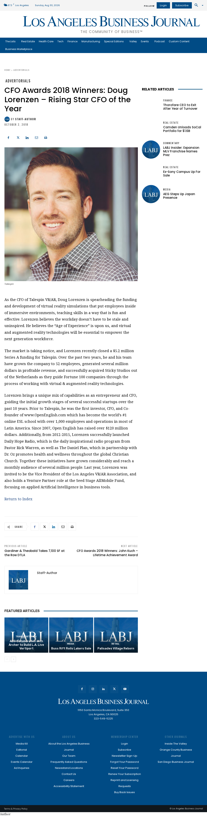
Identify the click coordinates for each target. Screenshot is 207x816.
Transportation (26, 636)
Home (7, 69)
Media (70, 644)
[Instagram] (93, 689)
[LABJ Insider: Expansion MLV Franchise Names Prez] (151, 149)
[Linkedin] (27, 137)
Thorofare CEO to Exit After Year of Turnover (180, 107)
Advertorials (22, 69)
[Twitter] (18, 137)
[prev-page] (7, 659)
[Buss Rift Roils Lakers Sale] (71, 635)
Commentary (171, 143)
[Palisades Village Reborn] (116, 635)
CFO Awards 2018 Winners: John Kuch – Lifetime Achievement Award (107, 553)
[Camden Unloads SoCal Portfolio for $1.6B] (151, 127)
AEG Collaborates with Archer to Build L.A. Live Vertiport (26, 644)
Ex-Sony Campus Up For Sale (182, 173)
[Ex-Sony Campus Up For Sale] (151, 172)
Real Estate (171, 123)
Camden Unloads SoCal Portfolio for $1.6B (182, 129)
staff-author (25, 119)
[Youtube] (125, 689)
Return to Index (18, 498)
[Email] (36, 137)
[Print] (46, 137)
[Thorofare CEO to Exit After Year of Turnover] (151, 105)
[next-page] (13, 659)
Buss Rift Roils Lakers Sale (71, 648)
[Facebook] (8, 137)
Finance (168, 100)
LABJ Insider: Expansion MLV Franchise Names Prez (181, 151)
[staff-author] (7, 119)
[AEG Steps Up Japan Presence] (151, 194)
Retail (115, 644)
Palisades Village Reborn (115, 648)
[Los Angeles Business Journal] (103, 701)
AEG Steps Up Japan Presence (179, 196)
